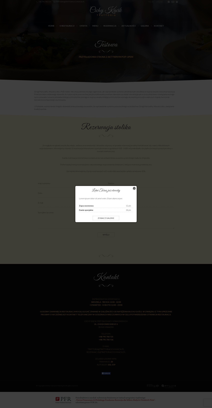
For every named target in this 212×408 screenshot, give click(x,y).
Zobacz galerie (106, 218)
